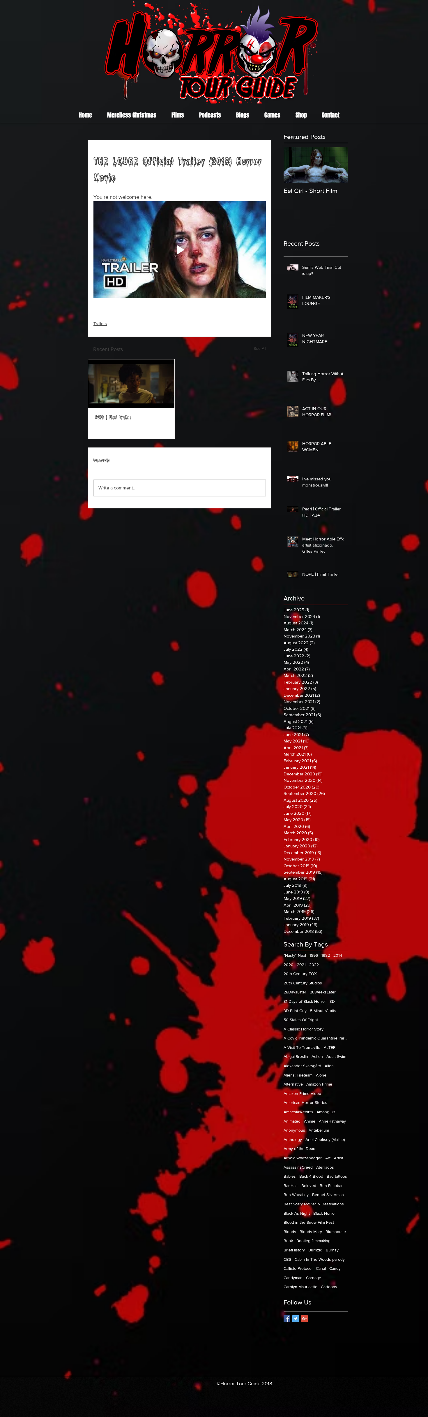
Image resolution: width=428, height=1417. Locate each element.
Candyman (293, 1277)
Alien (329, 1065)
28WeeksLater (323, 992)
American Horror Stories (305, 1102)
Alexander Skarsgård (302, 1065)
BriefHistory (294, 1250)
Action (317, 1056)
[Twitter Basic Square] (295, 1318)
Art (327, 1158)
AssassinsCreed (298, 1167)
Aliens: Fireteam (298, 1075)
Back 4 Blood (311, 1176)
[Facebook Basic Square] (287, 1318)
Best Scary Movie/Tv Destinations (314, 1204)
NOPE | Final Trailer (113, 418)
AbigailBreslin (296, 1056)
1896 (313, 955)
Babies (290, 1176)
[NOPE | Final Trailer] (131, 383)
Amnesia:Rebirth (298, 1111)
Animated (292, 1121)
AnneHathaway (332, 1121)
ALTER (330, 1047)
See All (260, 348)
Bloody (290, 1231)
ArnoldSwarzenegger (303, 1158)
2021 (301, 964)
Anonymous (294, 1130)
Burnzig (315, 1250)
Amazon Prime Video (302, 1093)
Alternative (293, 1084)
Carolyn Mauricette (300, 1286)
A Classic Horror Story (303, 1029)
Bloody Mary (311, 1231)
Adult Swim (336, 1056)
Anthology (293, 1139)
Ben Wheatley (296, 1194)
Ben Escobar (331, 1185)
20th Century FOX (300, 973)
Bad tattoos (337, 1176)
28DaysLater (295, 992)
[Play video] (179, 249)
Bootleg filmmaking (313, 1240)
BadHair (291, 1185)
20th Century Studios (303, 983)
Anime (309, 1121)
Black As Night (297, 1213)
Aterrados (325, 1167)
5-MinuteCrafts (323, 1010)
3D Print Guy (295, 1010)
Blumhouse (336, 1231)
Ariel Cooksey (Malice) (325, 1139)
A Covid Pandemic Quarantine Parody (316, 1038)
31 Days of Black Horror (305, 1001)
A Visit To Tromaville (302, 1047)
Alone (321, 1075)
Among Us (325, 1111)
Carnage (313, 1277)
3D (332, 1001)
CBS (287, 1259)
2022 (314, 964)
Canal (321, 1268)
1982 (325, 955)
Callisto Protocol (298, 1268)
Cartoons (329, 1286)
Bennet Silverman (328, 1194)
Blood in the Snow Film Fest (309, 1222)
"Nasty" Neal (295, 955)
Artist (338, 1158)
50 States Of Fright (301, 1019)
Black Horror (324, 1213)
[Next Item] (338, 164)
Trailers (100, 323)
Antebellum (319, 1130)
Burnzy (332, 1250)
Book (288, 1240)
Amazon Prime (319, 1084)
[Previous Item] (293, 164)
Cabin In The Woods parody (320, 1259)
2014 (337, 955)
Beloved (308, 1185)
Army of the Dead (299, 1148)
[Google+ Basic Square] (304, 1318)
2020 (288, 964)
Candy (335, 1268)
